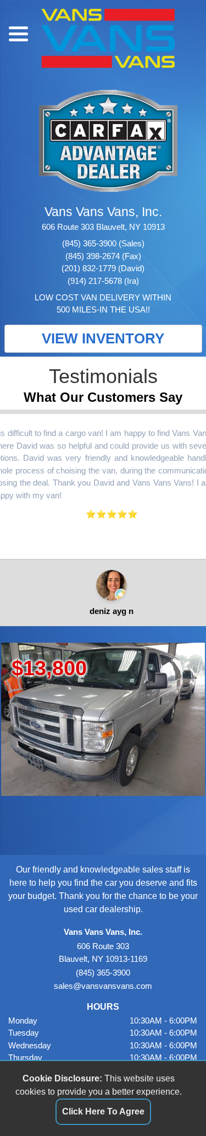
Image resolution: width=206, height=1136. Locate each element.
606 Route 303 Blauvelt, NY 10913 (103, 226)
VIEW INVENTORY (103, 338)
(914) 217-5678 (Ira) (103, 281)
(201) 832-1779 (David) (103, 268)
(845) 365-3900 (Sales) (103, 243)
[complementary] (173, 1103)
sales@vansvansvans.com (103, 985)
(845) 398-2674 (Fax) (103, 256)
